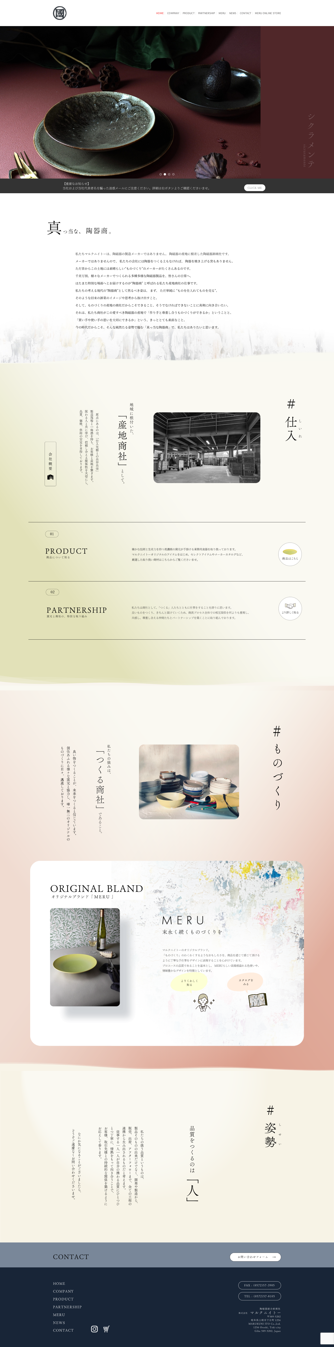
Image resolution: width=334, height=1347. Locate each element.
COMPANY (173, 13)
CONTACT (245, 13)
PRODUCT (189, 13)
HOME (160, 13)
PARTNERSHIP (206, 13)
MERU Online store (268, 13)
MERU (222, 13)
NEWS (232, 13)
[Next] (322, 102)
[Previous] (11, 102)
